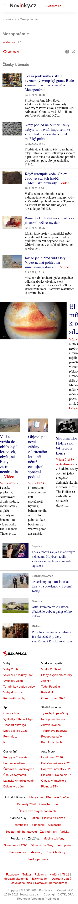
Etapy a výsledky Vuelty (56, 675)
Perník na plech (51, 742)
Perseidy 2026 (26, 804)
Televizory (35, 852)
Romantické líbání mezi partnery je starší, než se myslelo (49, 220)
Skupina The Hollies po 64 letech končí (66, 445)
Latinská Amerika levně (18, 780)
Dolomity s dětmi (14, 786)
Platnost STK (49, 786)
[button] (12, 80)
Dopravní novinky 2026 (56, 769)
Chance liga (11, 713)
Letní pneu (64, 845)
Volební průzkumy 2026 (18, 675)
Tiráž (65, 874)
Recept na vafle (51, 736)
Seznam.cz (53, 5)
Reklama (40, 874)
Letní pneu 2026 (52, 757)
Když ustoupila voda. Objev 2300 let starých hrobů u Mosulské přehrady (46, 178)
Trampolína (20, 824)
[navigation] (5, 5)
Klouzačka (54, 824)
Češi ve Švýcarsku (15, 774)
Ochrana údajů (61, 878)
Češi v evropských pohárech (37, 811)
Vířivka (64, 831)
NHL (6, 742)
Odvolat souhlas (21, 882)
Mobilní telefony (53, 838)
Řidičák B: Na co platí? (56, 774)
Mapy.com (36, 797)
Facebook (12, 874)
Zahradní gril (48, 831)
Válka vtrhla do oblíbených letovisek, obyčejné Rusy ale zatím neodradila (9, 454)
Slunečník (38, 824)
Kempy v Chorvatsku (17, 757)
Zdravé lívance (51, 724)
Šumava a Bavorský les (18, 769)
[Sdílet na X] (73, 52)
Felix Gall (47, 692)
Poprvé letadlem (14, 763)
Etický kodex (40, 878)
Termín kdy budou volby (19, 686)
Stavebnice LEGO (15, 845)
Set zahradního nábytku (21, 831)
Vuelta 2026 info (51, 669)
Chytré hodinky (55, 852)
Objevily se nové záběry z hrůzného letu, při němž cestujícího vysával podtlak (37, 456)
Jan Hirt (46, 680)
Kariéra (54, 874)
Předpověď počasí (58, 797)
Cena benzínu (48, 804)
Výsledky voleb (13, 680)
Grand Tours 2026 (53, 698)
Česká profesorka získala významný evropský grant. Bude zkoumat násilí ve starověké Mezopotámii (49, 82)
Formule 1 (10, 736)
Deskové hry (17, 852)
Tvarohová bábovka (54, 730)
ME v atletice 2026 (15, 730)
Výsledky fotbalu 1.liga (18, 719)
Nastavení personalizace (51, 882)
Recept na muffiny (53, 719)
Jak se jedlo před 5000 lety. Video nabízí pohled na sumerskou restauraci (45, 262)
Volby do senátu (13, 692)
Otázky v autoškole (53, 780)
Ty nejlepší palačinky (54, 713)
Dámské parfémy (42, 845)
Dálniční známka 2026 (56, 763)
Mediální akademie (16, 878)
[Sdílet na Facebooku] (67, 52)
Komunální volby (14, 698)
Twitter (26, 874)
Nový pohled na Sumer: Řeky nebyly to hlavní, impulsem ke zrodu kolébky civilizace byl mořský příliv (47, 131)
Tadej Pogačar (50, 686)
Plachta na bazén (53, 818)
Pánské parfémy (37, 859)
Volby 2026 (10, 669)
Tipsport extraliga (14, 724)
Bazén (35, 818)
